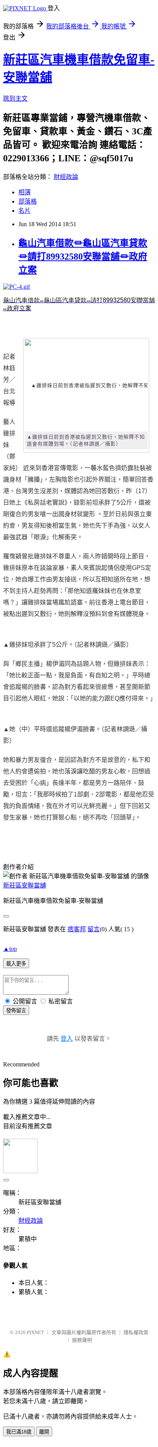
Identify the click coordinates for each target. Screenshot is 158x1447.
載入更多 (16, 964)
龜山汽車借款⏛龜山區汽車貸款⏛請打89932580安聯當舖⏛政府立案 (82, 256)
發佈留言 (16, 1010)
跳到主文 (15, 98)
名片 (24, 210)
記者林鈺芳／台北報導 (9, 379)
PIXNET (35, 1332)
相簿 (24, 192)
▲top (10, 948)
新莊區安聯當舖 (24, 885)
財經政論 (66, 177)
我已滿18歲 (18, 1432)
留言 (93, 929)
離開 (44, 1432)
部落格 (27, 201)
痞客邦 (76, 929)
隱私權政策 (135, 1332)
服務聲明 (82, 1340)
